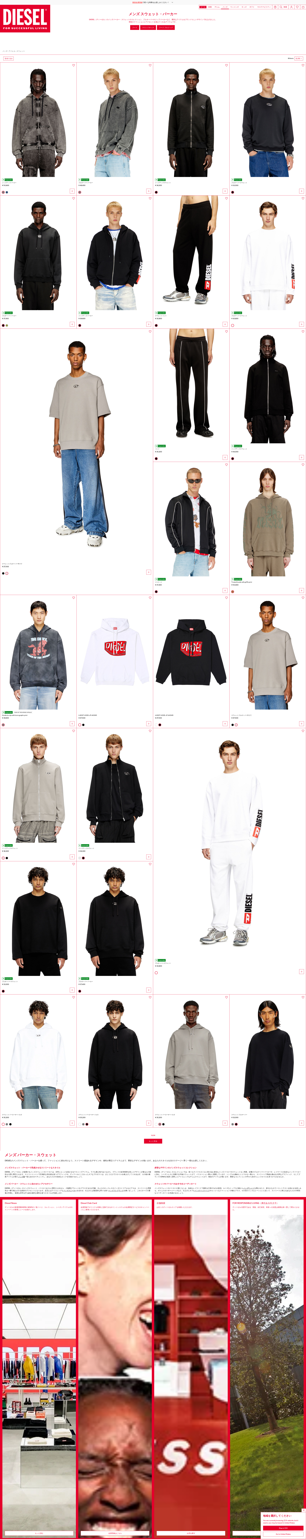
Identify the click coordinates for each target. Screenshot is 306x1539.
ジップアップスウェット (163, 183)
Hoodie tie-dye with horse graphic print (14, 715)
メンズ (4, 51)
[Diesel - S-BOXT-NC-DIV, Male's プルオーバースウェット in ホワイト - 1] (229, 843)
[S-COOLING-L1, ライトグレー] (268, 652)
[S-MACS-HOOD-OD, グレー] (191, 1051)
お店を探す (191, 1533)
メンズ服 (21, 1177)
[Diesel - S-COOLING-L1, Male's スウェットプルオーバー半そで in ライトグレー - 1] (76, 443)
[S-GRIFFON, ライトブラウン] (268, 519)
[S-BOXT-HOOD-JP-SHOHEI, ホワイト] (115, 652)
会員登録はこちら (115, 1533)
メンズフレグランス (116, 1191)
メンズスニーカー (70, 1191)
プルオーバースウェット (239, 183)
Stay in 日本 (283, 1528)
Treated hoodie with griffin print (241, 582)
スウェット (20, 51)
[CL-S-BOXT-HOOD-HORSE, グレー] (38, 652)
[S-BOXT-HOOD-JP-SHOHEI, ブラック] (191, 652)
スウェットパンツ (161, 316)
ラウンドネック (148, 27)
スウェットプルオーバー (239, 1115)
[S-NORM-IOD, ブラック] (268, 119)
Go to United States (283, 1534)
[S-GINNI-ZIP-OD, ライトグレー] (38, 785)
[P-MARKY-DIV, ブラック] (191, 253)
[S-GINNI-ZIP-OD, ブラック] (115, 785)
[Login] (291, 7)
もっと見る (153, 1141)
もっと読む (39, 1533)
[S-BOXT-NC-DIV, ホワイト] (268, 253)
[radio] (3, 192)
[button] (153, 2)
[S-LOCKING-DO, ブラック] (191, 519)
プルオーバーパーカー (86, 183)
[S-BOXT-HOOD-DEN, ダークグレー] (115, 119)
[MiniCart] (303, 7)
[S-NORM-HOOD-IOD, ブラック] (38, 253)
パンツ (157, 449)
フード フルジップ (166, 27)
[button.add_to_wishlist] (73, 65)
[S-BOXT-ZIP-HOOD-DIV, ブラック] (115, 253)
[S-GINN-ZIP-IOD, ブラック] (191, 119)
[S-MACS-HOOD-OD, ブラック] (115, 918)
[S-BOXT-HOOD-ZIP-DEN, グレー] (38, 119)
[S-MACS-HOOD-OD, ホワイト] (38, 1051)
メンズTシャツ (248, 1188)
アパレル (12, 51)
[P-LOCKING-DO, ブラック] (191, 386)
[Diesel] (25, 18)
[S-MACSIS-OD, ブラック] (38, 918)
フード (134, 27)
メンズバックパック (202, 1191)
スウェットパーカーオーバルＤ (12, 1115)
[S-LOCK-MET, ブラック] (268, 386)
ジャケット (158, 582)
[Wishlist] (297, 7)
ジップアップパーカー (9, 183)
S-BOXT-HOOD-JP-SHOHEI (88, 715)
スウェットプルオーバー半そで (12, 564)
